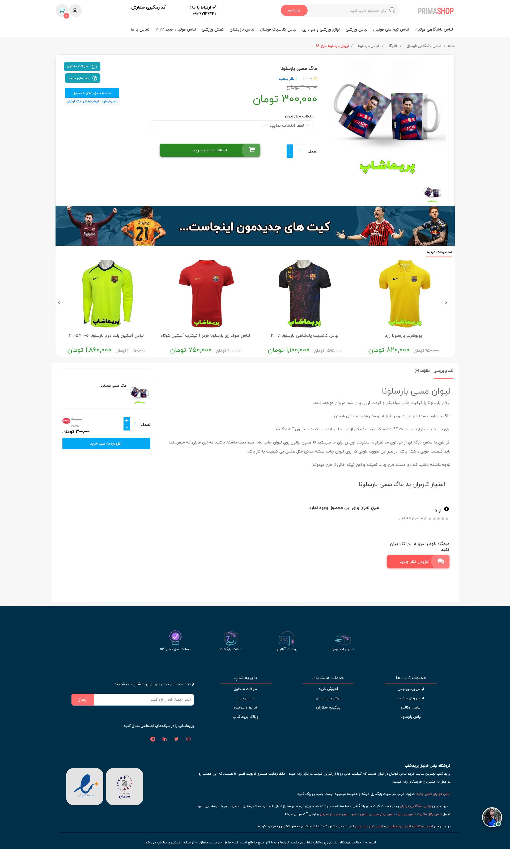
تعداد (312, 151)
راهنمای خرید (79, 78)
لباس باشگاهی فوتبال (434, 29)
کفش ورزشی (213, 29)
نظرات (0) (422, 370)
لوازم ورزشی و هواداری (321, 29)
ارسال (83, 699)
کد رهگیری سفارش (148, 7)
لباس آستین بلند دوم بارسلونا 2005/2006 (106, 335)
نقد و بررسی (443, 370)
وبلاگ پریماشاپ (245, 716)
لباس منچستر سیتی (335, 814)
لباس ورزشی (356, 29)
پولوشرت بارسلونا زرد (403, 335)
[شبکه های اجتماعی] (188, 739)
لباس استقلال (423, 826)
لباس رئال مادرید (410, 698)
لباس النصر (360, 814)
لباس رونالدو (410, 707)
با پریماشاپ (245, 677)
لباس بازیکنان (242, 29)
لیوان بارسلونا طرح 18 (332, 45)
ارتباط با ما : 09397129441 (203, 10)
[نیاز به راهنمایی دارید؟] (492, 815)
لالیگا (393, 45)
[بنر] (255, 226)
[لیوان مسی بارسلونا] (388, 117)
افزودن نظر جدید (415, 561)
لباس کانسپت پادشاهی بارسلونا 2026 (304, 335)
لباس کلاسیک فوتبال (278, 29)
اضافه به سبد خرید (210, 150)
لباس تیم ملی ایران (369, 826)
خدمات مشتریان (328, 677)
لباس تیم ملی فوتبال (391, 29)
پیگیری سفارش (328, 707)
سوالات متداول (78, 66)
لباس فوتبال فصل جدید (433, 794)
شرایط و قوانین (245, 707)
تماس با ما (140, 29)
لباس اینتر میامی (382, 814)
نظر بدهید (287, 78)
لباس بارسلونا (369, 45)
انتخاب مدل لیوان (299, 116)
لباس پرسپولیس (410, 688)
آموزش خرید (328, 688)
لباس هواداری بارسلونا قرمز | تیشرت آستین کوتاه (205, 335)
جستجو (294, 10)
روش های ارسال (328, 698)
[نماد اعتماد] (84, 786)
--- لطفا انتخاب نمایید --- (286, 125)
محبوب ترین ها (411, 677)
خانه (451, 45)
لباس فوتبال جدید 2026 (176, 29)
